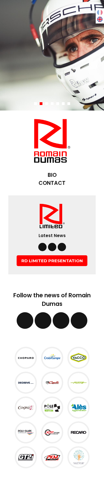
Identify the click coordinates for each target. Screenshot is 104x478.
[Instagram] (62, 246)
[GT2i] (26, 457)
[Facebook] (42, 246)
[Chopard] (26, 357)
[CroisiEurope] (52, 357)
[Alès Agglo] (78, 407)
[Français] (100, 12)
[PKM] (52, 457)
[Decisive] (26, 382)
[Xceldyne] (52, 432)
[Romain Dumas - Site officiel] (52, 140)
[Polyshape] (26, 432)
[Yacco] (78, 357)
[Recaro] (78, 432)
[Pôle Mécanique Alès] (52, 407)
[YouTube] (79, 320)
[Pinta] (78, 382)
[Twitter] (52, 246)
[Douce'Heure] (78, 457)
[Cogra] (26, 407)
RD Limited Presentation (52, 260)
